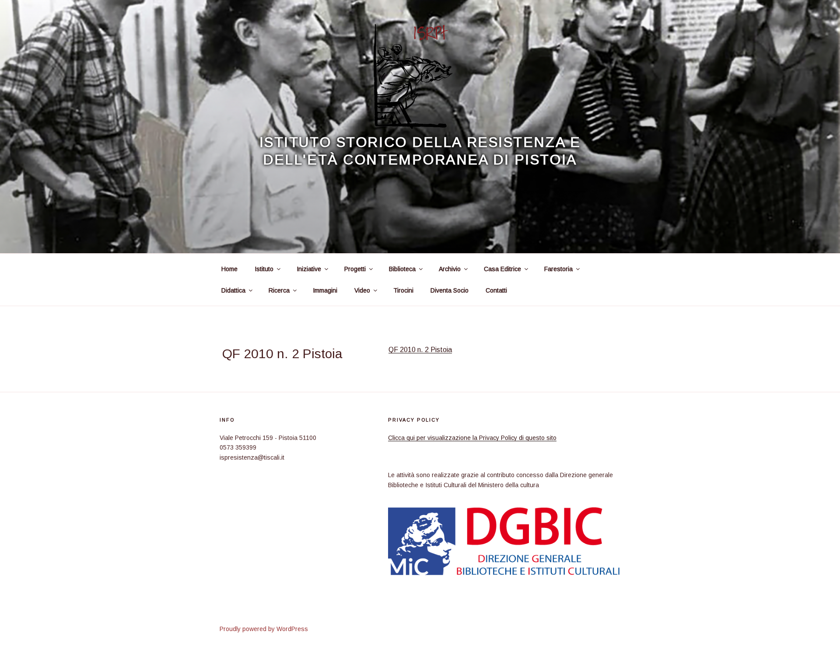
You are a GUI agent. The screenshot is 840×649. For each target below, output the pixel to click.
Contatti (496, 290)
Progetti (355, 268)
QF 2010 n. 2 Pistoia (420, 349)
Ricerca (279, 290)
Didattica (233, 290)
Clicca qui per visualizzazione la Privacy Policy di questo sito (472, 437)
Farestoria (558, 268)
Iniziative (309, 268)
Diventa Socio (449, 290)
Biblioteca (402, 268)
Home (229, 268)
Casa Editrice (502, 268)
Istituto (264, 268)
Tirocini (403, 290)
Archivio (450, 268)
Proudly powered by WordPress (264, 628)
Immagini (325, 290)
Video (362, 290)
